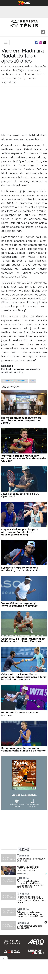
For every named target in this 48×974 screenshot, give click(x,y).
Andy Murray (22, 381)
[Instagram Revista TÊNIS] (40, 42)
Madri (32, 381)
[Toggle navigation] (6, 42)
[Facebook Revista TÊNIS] (36, 42)
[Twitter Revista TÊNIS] (44, 42)
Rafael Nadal (8, 381)
